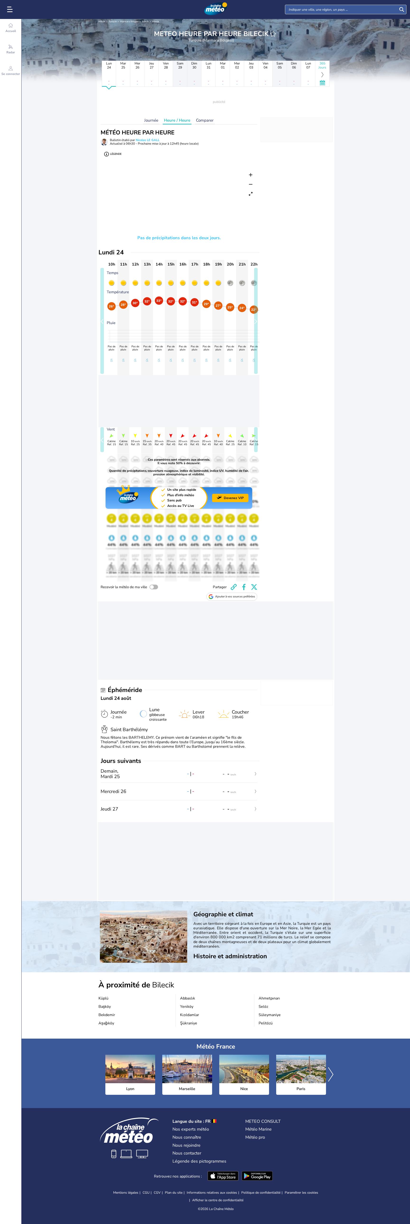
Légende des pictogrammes (199, 1161)
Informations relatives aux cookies (212, 1192)
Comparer (205, 120)
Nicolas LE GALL (147, 140)
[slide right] (256, 321)
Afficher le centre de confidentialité (217, 1200)
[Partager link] (234, 587)
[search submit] (401, 9)
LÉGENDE (115, 154)
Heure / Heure (177, 120)
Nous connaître (186, 1137)
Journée (151, 120)
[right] (330, 1075)
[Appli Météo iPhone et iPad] (223, 1176)
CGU (146, 1192)
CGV (157, 1192)
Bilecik (145, 21)
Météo (101, 21)
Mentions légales (125, 1192)
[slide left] (102, 321)
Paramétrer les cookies (301, 1193)
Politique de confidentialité (260, 1192)
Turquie (113, 21)
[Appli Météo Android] (257, 1176)
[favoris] (273, 34)
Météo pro (255, 1137)
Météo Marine (258, 1129)
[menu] (10, 9)
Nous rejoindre (186, 1145)
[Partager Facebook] (244, 587)
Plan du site (173, 1192)
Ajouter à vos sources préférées (235, 596)
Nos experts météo (190, 1129)
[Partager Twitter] (254, 587)
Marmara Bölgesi (129, 21)
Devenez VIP (234, 498)
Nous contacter (186, 1153)
